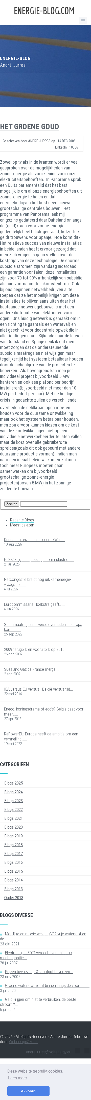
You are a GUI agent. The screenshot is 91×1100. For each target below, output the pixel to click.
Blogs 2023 (13, 800)
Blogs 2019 (13, 835)
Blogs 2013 (13, 888)
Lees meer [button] (17, 1078)
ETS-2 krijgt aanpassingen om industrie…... (39, 559)
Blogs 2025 (13, 783)
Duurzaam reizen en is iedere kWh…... (34, 539)
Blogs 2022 (13, 809)
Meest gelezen (22, 524)
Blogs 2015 (13, 871)
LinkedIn (61, 147)
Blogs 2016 (13, 862)
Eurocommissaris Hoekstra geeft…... (34, 604)
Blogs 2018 (13, 844)
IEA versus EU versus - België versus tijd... (38, 689)
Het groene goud (29, 126)
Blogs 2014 (13, 879)
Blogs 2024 (13, 791)
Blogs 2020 (13, 827)
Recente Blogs (22, 519)
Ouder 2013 (13, 897)
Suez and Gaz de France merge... (31, 669)
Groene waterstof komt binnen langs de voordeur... (47, 985)
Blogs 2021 (13, 818)
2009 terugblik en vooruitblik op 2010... (35, 649)
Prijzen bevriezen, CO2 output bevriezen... (39, 971)
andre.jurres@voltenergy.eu (48, 1051)
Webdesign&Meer (23, 1041)
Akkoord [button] (28, 1091)
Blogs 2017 (13, 853)
